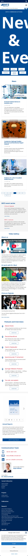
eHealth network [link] (4, 495)
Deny (14, 547)
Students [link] (3, 487)
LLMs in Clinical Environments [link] (6, 518)
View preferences (14, 550)
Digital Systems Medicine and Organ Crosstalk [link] (9, 516)
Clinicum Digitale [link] (4, 485)
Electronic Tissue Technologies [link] (7, 510)
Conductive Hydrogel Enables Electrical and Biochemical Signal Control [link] (13, 143)
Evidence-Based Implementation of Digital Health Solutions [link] (12, 517)
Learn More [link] (7, 216)
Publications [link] (4, 501)
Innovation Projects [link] (5, 496)
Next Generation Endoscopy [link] (6, 520)
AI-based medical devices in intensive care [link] (12, 102)
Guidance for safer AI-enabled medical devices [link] (13, 178)
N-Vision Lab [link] (3, 521)
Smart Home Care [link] (4, 524)
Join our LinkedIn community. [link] (14, 459)
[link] (26, 8)
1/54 (6, 419)
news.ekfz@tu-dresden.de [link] (13, 455)
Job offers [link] (3, 486)
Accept (14, 543)
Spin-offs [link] (3, 529)
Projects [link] (3, 492)
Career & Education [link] (6, 481)
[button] (26, 532)
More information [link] (5, 317)
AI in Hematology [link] (4, 514)
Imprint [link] (12, 553)
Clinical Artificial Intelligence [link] (6, 508)
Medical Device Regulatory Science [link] (7, 511)
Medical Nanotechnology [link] (6, 513)
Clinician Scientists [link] (4, 483)
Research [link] (4, 506)
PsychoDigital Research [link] (5, 523)
